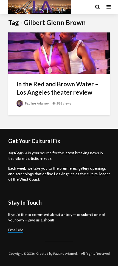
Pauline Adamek (36, 103)
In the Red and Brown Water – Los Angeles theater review (57, 88)
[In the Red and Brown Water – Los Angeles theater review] (59, 52)
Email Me (15, 229)
